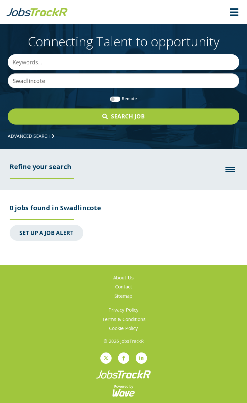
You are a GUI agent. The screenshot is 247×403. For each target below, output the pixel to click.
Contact (123, 286)
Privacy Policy (123, 309)
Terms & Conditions (124, 319)
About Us (123, 277)
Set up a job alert (46, 233)
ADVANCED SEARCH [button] (30, 136)
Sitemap (123, 296)
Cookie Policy (123, 328)
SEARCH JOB (128, 116)
